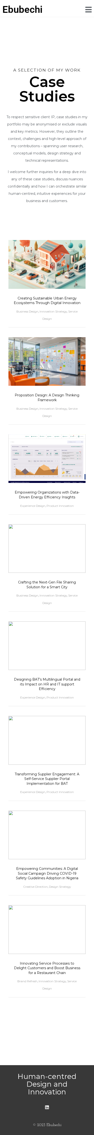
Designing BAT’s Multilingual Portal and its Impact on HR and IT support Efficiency (47, 684)
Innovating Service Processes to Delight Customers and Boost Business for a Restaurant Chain (47, 968)
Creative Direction (35, 886)
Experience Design (32, 506)
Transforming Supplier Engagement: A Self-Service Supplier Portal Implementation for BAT (47, 779)
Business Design (27, 311)
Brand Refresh (27, 981)
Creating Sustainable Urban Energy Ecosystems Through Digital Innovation (47, 300)
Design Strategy (60, 886)
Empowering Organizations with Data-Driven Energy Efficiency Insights (47, 494)
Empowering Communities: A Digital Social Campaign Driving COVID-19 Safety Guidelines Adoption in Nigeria (47, 873)
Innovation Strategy (53, 311)
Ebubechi (22, 9)
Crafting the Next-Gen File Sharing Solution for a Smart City (47, 584)
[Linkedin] (47, 1107)
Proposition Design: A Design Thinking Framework (47, 397)
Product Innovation (60, 506)
